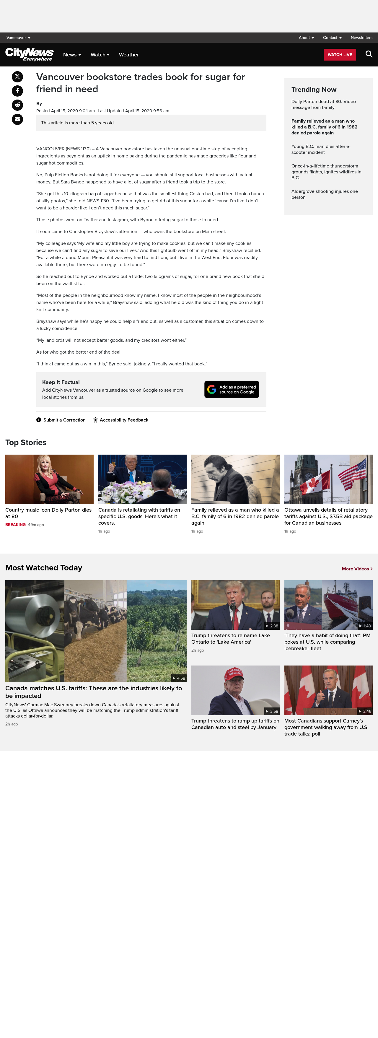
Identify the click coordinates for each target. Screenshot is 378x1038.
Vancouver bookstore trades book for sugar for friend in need (140, 83)
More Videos (355, 569)
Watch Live (340, 54)
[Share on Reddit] (17, 105)
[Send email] (17, 119)
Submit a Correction (64, 420)
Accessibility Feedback (124, 420)
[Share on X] (17, 76)
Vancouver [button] (16, 37)
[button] (306, 37)
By (39, 104)
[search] (369, 55)
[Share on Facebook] (17, 91)
